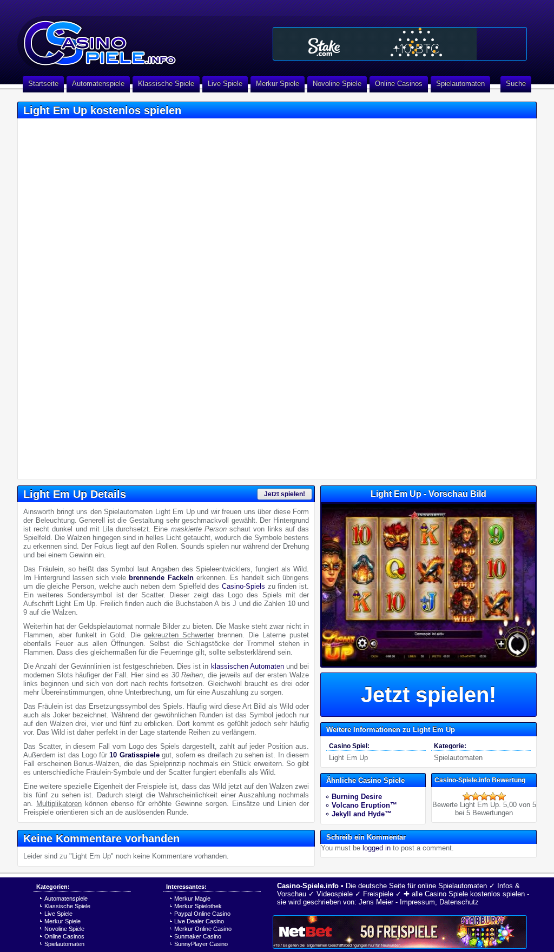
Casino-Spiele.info (308, 886)
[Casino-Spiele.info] (141, 37)
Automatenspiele (98, 83)
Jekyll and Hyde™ (362, 814)
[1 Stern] (467, 796)
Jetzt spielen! (284, 494)
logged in (376, 848)
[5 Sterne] (501, 796)
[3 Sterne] (484, 796)
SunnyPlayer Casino (201, 944)
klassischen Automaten (247, 666)
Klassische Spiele (166, 83)
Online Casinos (399, 83)
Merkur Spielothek (198, 906)
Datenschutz (459, 902)
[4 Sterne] (493, 796)
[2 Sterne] (475, 796)
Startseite (43, 83)
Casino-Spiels (243, 586)
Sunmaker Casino (197, 936)
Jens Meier (376, 902)
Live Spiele (225, 83)
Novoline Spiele (337, 83)
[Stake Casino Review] (400, 44)
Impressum (417, 902)
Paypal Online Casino (202, 913)
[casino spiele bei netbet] (400, 932)
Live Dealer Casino (199, 921)
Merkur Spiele (277, 83)
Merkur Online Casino (203, 929)
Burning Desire (357, 797)
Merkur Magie (192, 898)
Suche (516, 83)
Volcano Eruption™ (364, 805)
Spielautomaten (460, 83)
